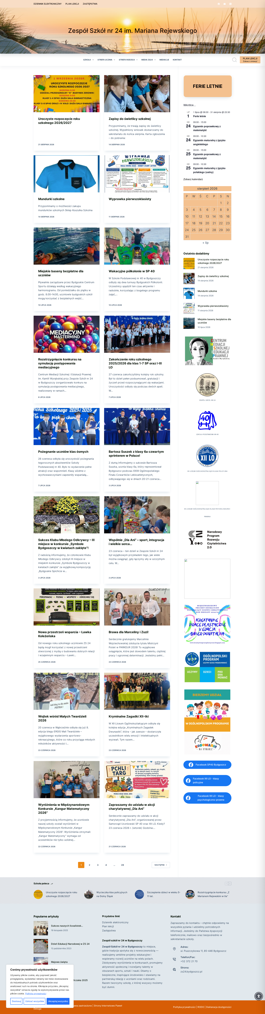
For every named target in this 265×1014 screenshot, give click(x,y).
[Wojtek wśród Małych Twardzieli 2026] (67, 691)
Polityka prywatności (35, 993)
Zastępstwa (90, 3)
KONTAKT (177, 60)
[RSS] (230, 4)
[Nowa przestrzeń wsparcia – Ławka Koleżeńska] (67, 607)
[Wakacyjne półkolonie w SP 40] (137, 246)
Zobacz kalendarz (193, 179)
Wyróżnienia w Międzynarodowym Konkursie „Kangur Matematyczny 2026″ (63, 809)
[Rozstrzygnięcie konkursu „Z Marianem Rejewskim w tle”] (190, 894)
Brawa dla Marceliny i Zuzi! (128, 632)
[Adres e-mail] (225, 4)
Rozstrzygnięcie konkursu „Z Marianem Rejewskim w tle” (213, 894)
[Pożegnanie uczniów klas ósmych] (67, 426)
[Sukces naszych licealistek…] (41, 928)
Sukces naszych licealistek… (67, 925)
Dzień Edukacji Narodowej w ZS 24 (70, 943)
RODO (201, 1007)
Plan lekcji (72, 3)
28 (122, 865)
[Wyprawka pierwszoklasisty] (137, 173)
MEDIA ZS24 (147, 60)
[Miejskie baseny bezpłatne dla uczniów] (67, 246)
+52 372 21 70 (189, 961)
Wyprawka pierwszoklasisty (130, 199)
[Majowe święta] (41, 964)
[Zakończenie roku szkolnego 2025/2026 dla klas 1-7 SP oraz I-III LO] (137, 334)
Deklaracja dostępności (218, 1007)
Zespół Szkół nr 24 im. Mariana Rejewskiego (132, 30)
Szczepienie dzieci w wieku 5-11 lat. (163, 894)
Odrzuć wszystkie (34, 1001)
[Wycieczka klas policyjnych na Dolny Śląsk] (88, 894)
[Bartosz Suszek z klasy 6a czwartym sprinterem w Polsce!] (137, 426)
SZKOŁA (87, 60)
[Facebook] (219, 4)
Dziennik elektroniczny (48, 3)
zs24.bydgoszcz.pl (191, 971)
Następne (160, 865)
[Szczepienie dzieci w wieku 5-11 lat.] (139, 894)
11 (193, 216)
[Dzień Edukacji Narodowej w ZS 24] (41, 946)
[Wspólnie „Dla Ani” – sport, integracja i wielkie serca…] (137, 514)
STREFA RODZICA (127, 60)
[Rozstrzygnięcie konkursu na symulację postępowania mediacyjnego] (67, 334)
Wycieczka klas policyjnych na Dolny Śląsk (111, 894)
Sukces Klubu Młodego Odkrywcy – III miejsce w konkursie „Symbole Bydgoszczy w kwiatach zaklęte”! (66, 544)
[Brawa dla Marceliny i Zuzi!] (137, 607)
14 (214, 216)
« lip (206, 243)
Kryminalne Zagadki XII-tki (129, 716)
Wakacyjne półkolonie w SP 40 (132, 271)
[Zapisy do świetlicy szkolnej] (137, 93)
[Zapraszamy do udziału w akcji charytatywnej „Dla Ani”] (137, 779)
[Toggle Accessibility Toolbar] (259, 996)
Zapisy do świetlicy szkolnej (130, 119)
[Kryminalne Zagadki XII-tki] (137, 691)
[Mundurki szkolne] (67, 173)
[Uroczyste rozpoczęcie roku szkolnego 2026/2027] (67, 93)
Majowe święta (59, 961)
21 (214, 223)
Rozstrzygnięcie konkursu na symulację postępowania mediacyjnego (59, 363)
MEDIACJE (164, 60)
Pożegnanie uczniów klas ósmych (63, 451)
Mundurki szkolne (51, 199)
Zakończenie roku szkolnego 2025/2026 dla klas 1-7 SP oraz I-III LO (135, 363)
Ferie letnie (199, 116)
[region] (40, 986)
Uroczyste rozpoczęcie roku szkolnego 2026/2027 (61, 894)
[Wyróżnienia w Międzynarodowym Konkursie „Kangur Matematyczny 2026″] (67, 779)
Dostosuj (16, 1001)
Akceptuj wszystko (58, 1001)
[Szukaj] (234, 59)
